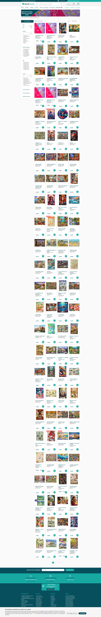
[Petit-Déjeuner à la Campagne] (74, 548)
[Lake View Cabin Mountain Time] (40, 183)
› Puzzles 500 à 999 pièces (70, 598)
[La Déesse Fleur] (62, 33)
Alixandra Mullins (26, 85)
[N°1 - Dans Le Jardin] (62, 333)
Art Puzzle (25, 40)
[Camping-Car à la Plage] (62, 76)
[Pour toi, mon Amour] (40, 398)
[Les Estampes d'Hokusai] (51, 526)
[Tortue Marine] (62, 312)
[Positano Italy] (40, 204)
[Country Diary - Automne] (40, 462)
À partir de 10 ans (26, 69)
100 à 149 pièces (26, 52)
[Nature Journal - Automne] (51, 398)
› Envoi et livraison (24, 602)
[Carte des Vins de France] (51, 226)
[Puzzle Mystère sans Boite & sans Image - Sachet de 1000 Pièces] (51, 33)
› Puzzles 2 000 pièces (69, 602)
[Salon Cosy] (40, 226)
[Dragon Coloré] (62, 376)
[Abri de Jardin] (62, 161)
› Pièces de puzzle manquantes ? (27, 604)
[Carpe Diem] (74, 312)
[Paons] (51, 333)
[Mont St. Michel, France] (51, 548)
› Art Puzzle (52, 595)
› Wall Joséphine (39, 603)
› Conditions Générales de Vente (27, 595)
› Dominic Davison (39, 602)
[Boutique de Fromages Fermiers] (40, 119)
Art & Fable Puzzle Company (26, 39)
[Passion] (74, 140)
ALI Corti (25, 84)
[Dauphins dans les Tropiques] (62, 462)
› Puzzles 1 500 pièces (69, 601)
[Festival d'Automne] (51, 419)
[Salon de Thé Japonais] (62, 183)
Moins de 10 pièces (27, 49)
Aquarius (25, 37)
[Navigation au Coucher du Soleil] (74, 441)
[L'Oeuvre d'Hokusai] (74, 376)
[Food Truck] (62, 140)
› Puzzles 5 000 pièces (69, 606)
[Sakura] (51, 140)
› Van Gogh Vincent (39, 597)
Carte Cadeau (52, 7)
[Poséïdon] (51, 269)
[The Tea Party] (51, 376)
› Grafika (52, 603)
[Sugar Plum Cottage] (40, 483)
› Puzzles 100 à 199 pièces (69, 595)
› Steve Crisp (38, 598)
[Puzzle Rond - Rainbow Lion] (62, 119)
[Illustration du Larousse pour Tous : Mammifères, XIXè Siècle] (51, 54)
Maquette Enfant (26, 62)
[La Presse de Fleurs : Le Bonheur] (62, 483)
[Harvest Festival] (51, 483)
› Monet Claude (38, 601)
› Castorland (52, 598)
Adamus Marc (26, 79)
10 (59, 562)
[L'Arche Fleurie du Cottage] (51, 505)
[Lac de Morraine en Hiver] (74, 204)
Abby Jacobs (26, 78)
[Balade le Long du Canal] (74, 419)
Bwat (24, 42)
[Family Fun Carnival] (62, 97)
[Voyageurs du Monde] (74, 462)
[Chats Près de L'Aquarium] (51, 312)
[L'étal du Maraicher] (62, 526)
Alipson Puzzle (26, 35)
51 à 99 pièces (26, 51)
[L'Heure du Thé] (62, 398)
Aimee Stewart (26, 80)
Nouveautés (67, 7)
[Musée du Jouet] (62, 419)
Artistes (41, 7)
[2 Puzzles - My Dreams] (74, 97)
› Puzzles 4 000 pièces (69, 604)
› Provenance (23, 606)
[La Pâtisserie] (40, 247)
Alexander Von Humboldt (28, 82)
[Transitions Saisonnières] (74, 226)
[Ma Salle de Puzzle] (74, 483)
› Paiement (23, 603)
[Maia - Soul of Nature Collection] (62, 204)
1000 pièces (26, 56)
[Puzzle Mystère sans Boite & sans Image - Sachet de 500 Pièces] (40, 33)
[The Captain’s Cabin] (40, 269)
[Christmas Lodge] (74, 161)
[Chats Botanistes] (40, 548)
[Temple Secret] (74, 290)
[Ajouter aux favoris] (43, 24)
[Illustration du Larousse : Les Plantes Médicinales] (40, 441)
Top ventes (72, 7)
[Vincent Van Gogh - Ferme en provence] (62, 247)
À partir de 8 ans (26, 67)
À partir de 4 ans (26, 65)
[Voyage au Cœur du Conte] (74, 54)
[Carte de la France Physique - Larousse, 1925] (74, 269)
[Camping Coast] (51, 183)
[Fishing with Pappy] (62, 226)
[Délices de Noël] (40, 161)
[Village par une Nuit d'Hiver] (62, 290)
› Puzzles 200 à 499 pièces (70, 597)
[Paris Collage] (40, 54)
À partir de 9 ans (26, 68)
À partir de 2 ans (26, 63)
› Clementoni (52, 599)
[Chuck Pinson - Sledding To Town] (62, 355)
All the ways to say (27, 36)
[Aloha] (74, 33)
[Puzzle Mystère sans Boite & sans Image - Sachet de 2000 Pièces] (51, 97)
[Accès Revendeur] (58, 1)
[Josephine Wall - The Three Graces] (51, 76)
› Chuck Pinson (38, 606)
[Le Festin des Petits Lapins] (62, 505)
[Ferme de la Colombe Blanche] (74, 355)
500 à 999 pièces (26, 55)
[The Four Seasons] (40, 355)
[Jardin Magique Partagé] (62, 54)
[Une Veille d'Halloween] (40, 419)
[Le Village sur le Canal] (74, 119)
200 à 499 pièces (26, 54)
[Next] (61, 562)
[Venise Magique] (74, 526)
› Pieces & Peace (53, 604)
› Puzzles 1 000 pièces (69, 599)
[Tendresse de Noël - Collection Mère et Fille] (74, 505)
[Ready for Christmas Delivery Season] (40, 376)
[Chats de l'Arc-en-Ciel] (51, 119)
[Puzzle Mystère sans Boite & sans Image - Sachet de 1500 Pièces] (40, 97)
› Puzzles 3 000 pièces (69, 603)
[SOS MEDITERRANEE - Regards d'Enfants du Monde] (74, 76)
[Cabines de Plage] (74, 247)
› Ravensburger (53, 606)
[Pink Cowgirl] (51, 204)
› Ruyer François (39, 595)
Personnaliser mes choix (72, 613)
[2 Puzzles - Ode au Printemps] (40, 505)
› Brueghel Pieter (39, 599)
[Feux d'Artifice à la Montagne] (40, 290)
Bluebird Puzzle (26, 41)
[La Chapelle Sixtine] (51, 462)
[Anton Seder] (51, 290)
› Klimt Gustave (38, 604)
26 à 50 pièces (26, 50)
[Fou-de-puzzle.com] (28, 4)
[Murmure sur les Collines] (74, 398)
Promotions (77, 7)
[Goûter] (51, 441)
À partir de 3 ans (26, 64)
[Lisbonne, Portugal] (62, 441)
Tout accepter (82, 613)
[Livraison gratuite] (69, 1)
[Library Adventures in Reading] (62, 269)
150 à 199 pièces (26, 53)
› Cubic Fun (52, 601)
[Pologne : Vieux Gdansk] (40, 333)
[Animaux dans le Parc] (51, 355)
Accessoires (46, 7)
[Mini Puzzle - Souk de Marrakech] (40, 526)
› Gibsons (52, 602)
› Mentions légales (24, 601)
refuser (33, 613)
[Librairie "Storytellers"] (74, 183)
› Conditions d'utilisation (25, 597)
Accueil (22, 17)
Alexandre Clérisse (27, 83)
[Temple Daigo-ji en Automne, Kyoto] (40, 76)
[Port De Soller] (40, 312)
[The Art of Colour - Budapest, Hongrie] (62, 548)
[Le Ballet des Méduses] (51, 161)
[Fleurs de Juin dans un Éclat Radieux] (74, 333)
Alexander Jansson (27, 81)
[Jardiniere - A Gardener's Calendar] (40, 140)
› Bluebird (52, 597)
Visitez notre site (50, 589)
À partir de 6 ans (26, 66)
